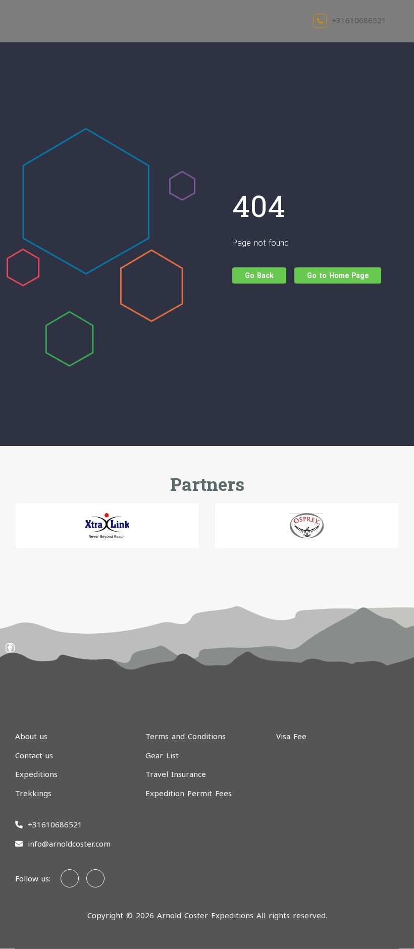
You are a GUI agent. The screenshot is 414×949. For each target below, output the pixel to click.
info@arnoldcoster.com (69, 844)
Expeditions (36, 774)
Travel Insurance (175, 774)
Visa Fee (291, 736)
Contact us (34, 755)
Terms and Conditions (185, 736)
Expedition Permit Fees (188, 793)
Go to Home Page (338, 275)
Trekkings (33, 793)
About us (31, 736)
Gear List (162, 755)
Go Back (259, 275)
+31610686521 (359, 20)
